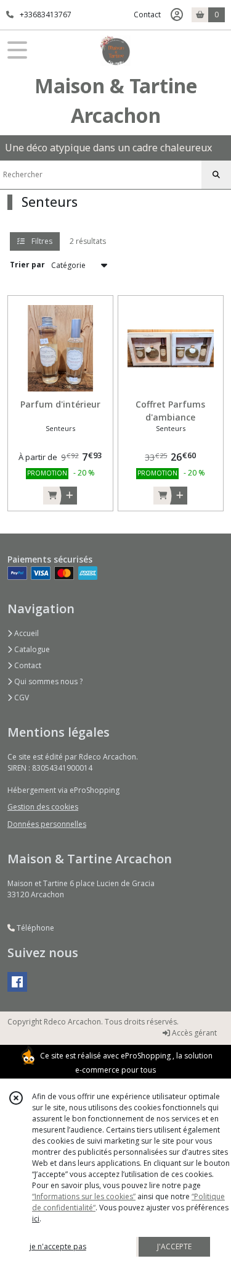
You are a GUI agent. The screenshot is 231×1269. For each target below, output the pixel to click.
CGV (20, 697)
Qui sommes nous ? (47, 681)
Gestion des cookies (42, 807)
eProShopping (146, 1055)
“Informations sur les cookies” (84, 1196)
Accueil (25, 633)
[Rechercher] (216, 175)
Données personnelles (46, 824)
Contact (147, 14)
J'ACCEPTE (174, 1246)
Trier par (27, 264)
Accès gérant (193, 1033)
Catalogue (31, 649)
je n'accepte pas (58, 1246)
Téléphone (34, 928)
